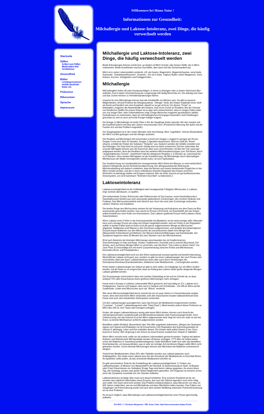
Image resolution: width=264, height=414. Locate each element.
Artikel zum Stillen (71, 64)
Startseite (66, 56)
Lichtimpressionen (71, 82)
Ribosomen (67, 97)
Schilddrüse (68, 69)
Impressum (67, 107)
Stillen (64, 61)
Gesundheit (67, 74)
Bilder (64, 79)
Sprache (65, 102)
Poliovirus (66, 91)
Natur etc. (67, 87)
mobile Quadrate (70, 84)
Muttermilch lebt (70, 66)
